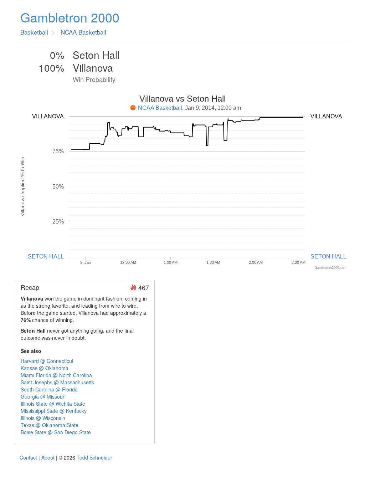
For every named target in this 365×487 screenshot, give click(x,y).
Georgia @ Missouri (43, 396)
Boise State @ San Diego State (56, 432)
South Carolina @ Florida (49, 389)
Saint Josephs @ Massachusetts (57, 382)
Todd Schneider (94, 457)
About (48, 457)
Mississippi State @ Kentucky (54, 410)
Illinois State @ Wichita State (53, 403)
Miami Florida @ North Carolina (56, 375)
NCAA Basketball (160, 108)
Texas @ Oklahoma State (49, 425)
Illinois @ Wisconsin (43, 417)
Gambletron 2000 (69, 17)
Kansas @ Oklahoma (44, 367)
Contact (28, 457)
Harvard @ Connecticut (47, 360)
